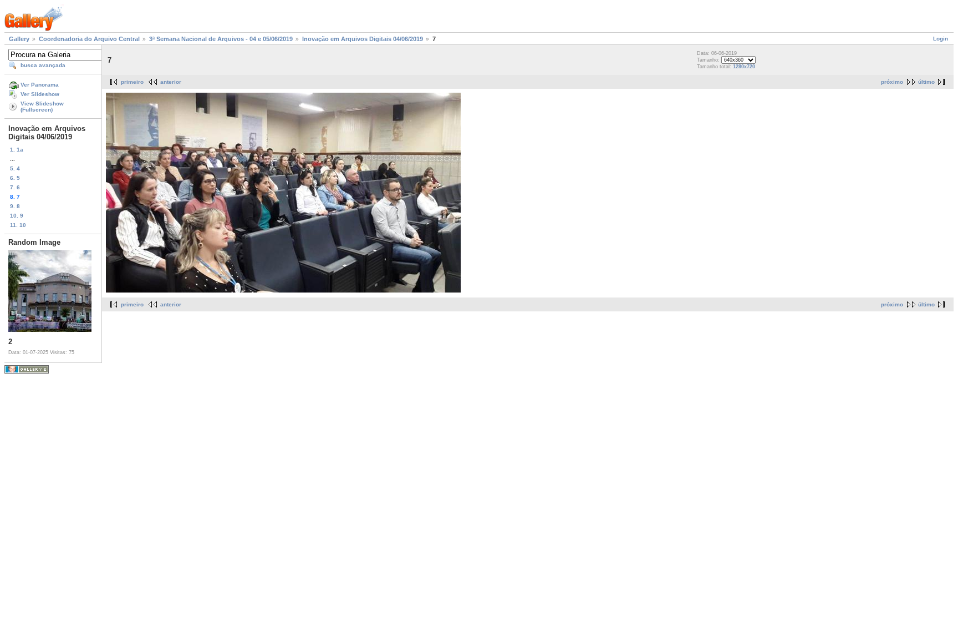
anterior (170, 82)
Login (940, 39)
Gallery (19, 39)
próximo (892, 82)
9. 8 (15, 206)
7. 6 (15, 187)
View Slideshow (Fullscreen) (42, 106)
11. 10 (18, 225)
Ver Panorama (40, 85)
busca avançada (43, 65)
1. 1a (16, 150)
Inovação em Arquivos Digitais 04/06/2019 (362, 39)
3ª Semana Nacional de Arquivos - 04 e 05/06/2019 (221, 39)
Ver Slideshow (40, 94)
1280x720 (744, 66)
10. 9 (16, 216)
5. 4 (15, 168)
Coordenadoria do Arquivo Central (89, 39)
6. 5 (15, 178)
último (926, 82)
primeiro (132, 82)
